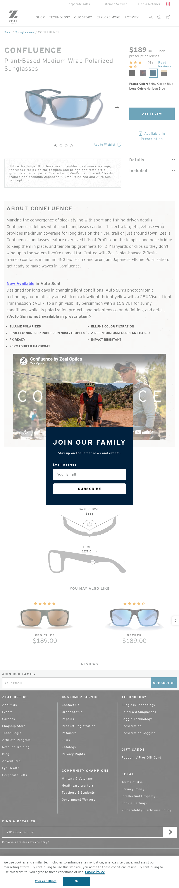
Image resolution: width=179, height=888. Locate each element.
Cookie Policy (95, 872)
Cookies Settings (45, 881)
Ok (76, 881)
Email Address (65, 464)
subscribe (89, 489)
